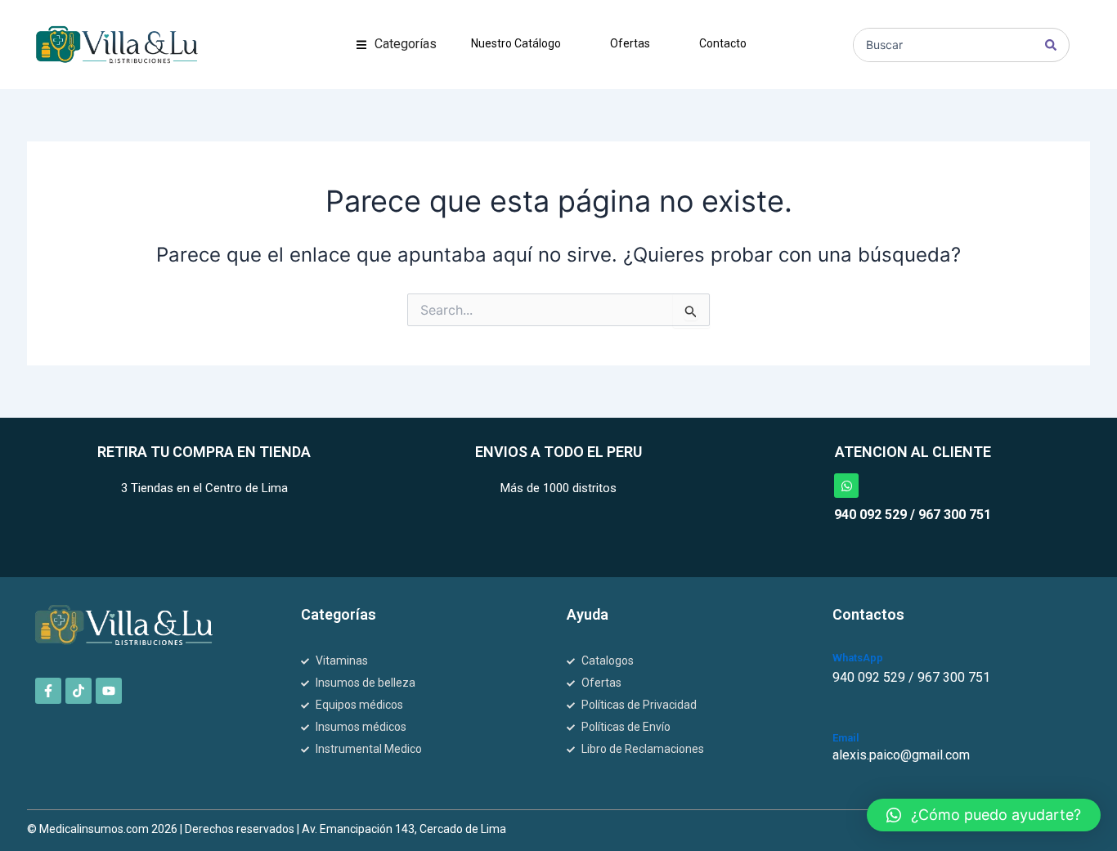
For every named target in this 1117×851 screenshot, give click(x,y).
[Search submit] (1051, 45)
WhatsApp (857, 658)
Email (845, 738)
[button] (396, 44)
